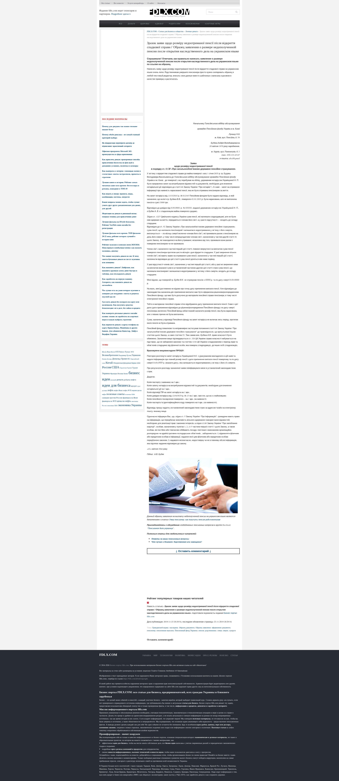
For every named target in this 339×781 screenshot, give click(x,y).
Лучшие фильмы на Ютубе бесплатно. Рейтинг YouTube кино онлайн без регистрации (118, 224)
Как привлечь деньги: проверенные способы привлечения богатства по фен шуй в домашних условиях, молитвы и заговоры (121, 162)
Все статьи (105, 3)
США (115, 367)
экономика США (112, 405)
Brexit (113, 352)
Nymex (127, 351)
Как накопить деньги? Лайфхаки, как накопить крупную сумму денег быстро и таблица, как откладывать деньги (119, 270)
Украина (106, 373)
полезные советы (115, 394)
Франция (113, 373)
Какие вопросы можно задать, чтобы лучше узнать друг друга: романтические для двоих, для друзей (121, 205)
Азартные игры (212, 23)
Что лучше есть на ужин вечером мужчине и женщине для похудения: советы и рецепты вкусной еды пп (121, 293)
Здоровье (145, 23)
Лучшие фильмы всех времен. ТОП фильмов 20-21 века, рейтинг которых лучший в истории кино (121, 236)
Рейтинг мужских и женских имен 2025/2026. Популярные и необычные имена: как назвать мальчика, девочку (122, 247)
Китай (109, 362)
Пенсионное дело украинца (160, 528)
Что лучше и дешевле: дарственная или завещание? (176, 542)
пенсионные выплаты (165, 630)
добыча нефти (130, 379)
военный (113, 380)
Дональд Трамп (119, 358)
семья (219, 630)
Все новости (119, 3)
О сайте (151, 3)
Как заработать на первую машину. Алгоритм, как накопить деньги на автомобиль (117, 282)
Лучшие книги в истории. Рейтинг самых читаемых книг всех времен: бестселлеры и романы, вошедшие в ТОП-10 (120, 185)
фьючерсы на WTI (109, 401)
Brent (109, 352)
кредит (134, 385)
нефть (110, 390)
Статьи (234, 655)
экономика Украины (130, 405)
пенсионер (151, 630)
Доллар (109, 359)
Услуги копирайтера (136, 3)
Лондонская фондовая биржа (124, 363)
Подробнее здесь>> (121, 13)
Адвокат (159, 23)
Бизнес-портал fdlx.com (119, 665)
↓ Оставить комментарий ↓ (193, 551)
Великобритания (110, 355)
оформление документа (221, 627)
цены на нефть (124, 400)
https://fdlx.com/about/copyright (135, 678)
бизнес (126, 373)
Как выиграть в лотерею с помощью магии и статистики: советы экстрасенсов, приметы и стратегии (121, 174)
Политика (180, 655)
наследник (174, 627)
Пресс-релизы (210, 655)
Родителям (174, 23)
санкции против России (112, 397)
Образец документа (187, 627)
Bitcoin (104, 352)
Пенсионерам (192, 23)
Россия (106, 367)
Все (120, 23)
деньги (120, 379)
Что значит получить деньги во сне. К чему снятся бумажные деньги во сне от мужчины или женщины (121, 259)
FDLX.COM (108, 654)
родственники (210, 630)
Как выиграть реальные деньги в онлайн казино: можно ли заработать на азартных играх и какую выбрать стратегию (120, 316)
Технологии (166, 655)
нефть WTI (127, 390)
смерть (225, 630)
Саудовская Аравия (126, 368)
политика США (130, 394)
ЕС (129, 358)
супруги (232, 630)
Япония (120, 373)
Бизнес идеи (194, 655)
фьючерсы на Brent (130, 397)
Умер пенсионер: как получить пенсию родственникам (194, 519)
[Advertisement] (193, 101)
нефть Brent (118, 390)
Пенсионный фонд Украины (186, 630)
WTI (132, 352)
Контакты (161, 3)
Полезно (224, 655)
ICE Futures (119, 351)
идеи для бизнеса (116, 385)
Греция (104, 359)
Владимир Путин (125, 355)
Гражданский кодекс (160, 627)
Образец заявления (203, 627)
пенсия (201, 630)
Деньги (131, 23)
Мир (155, 655)
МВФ (138, 363)
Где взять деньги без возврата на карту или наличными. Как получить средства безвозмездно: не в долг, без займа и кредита (121, 305)
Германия (136, 355)
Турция (135, 368)
